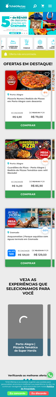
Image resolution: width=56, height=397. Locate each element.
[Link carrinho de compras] (43, 7)
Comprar (28, 125)
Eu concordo (17, 393)
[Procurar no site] (35, 6)
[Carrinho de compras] (43, 5)
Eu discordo (39, 393)
